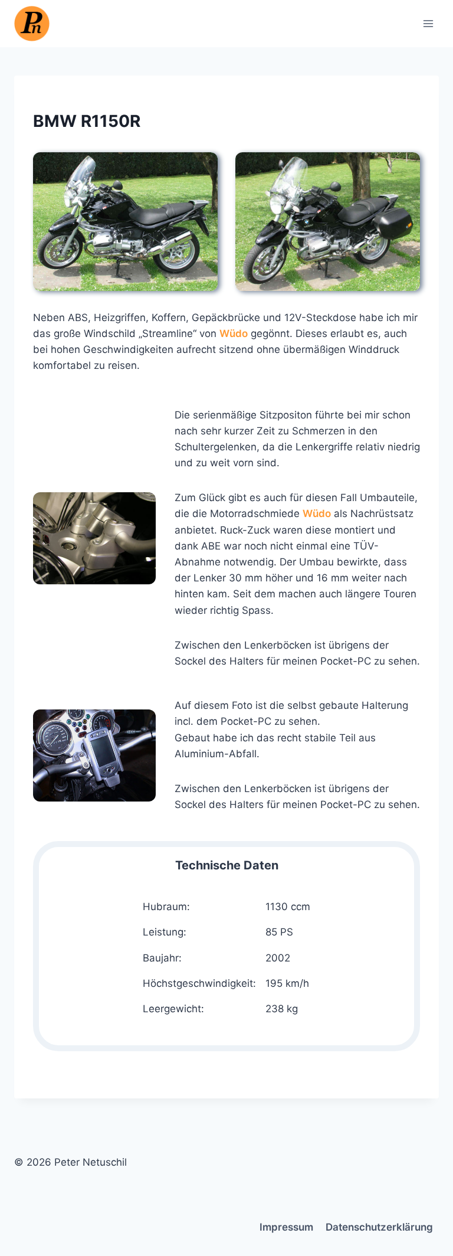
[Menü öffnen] (428, 23)
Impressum (286, 1227)
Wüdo (233, 333)
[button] (125, 221)
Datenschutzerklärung (379, 1227)
